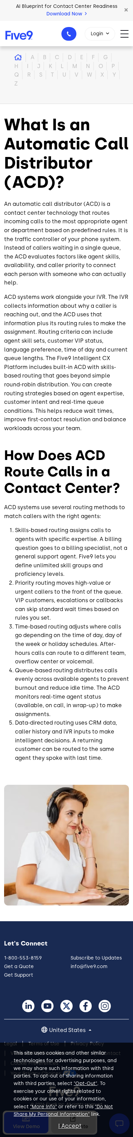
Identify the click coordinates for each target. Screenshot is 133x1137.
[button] (126, 10)
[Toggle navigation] (126, 33)
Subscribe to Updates (96, 958)
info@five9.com (89, 966)
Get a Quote (19, 966)
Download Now (65, 14)
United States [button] (68, 1030)
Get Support (18, 975)
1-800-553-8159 (68, 34)
